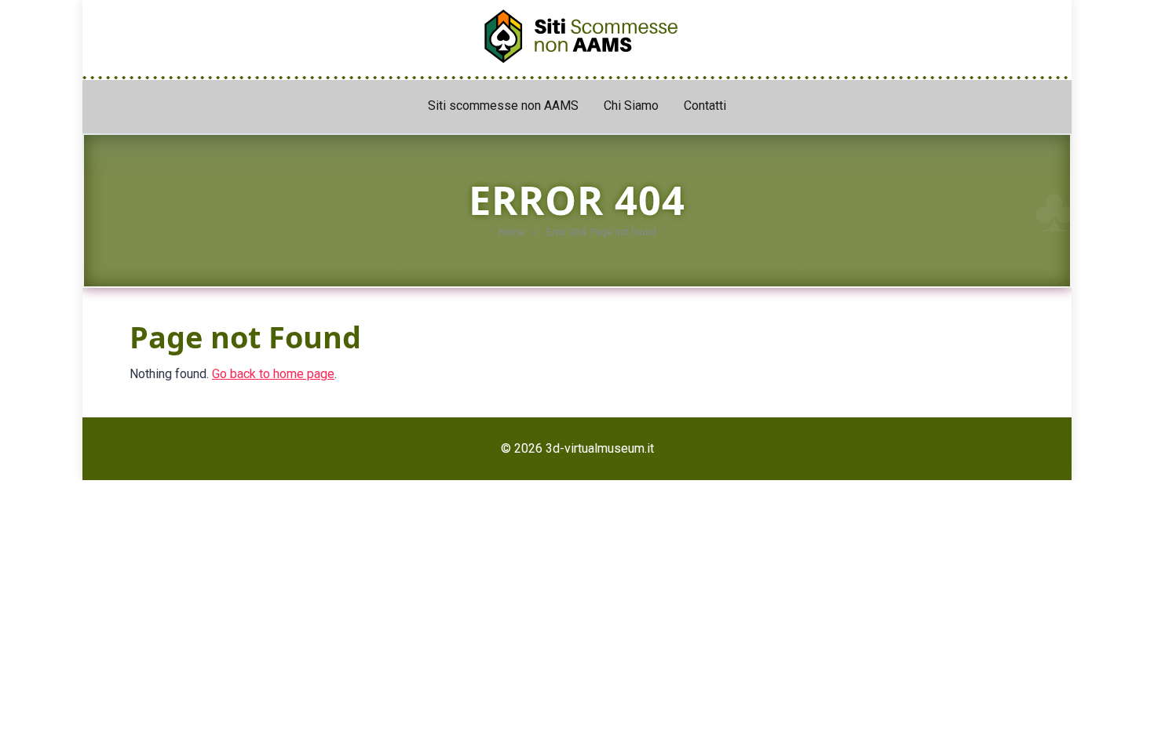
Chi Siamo (631, 105)
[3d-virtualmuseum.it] (577, 32)
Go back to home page (273, 373)
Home (511, 232)
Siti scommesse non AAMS (503, 105)
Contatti (705, 105)
